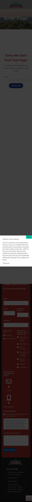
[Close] (29, 237)
